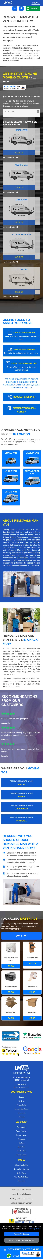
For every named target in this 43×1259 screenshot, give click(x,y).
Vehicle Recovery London (21, 1203)
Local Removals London (21, 1194)
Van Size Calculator (21, 1177)
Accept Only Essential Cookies (21, 1240)
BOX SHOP (21, 936)
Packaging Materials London (21, 1198)
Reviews (21, 1101)
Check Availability (21, 1165)
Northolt (21, 1143)
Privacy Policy (34, 1229)
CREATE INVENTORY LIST (22, 366)
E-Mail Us (22, 1084)
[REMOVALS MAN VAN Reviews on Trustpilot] (32, 1036)
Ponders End (21, 1151)
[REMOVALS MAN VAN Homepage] (8, 2)
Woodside (21, 1139)
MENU (35, 2)
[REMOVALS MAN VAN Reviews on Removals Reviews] (10, 1036)
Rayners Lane (21, 1135)
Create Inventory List (21, 1169)
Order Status (21, 1173)
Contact (21, 1097)
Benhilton (21, 1147)
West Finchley (21, 1131)
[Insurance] (21, 1221)
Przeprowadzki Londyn (21, 1190)
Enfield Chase (22, 1155)
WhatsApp (35, 8)
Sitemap (22, 1117)
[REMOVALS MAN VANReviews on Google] (32, 1051)
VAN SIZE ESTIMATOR (21, 351)
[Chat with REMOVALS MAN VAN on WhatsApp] (10, 1255)
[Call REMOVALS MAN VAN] (21, 8)
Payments (21, 1181)
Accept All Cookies (21, 1234)
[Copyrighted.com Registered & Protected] (21, 1212)
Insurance (21, 1113)
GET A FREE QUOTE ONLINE (23, 1249)
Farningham (21, 1127)
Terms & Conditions (21, 1109)
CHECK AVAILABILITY (21, 335)
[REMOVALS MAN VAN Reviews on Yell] (11, 1051)
